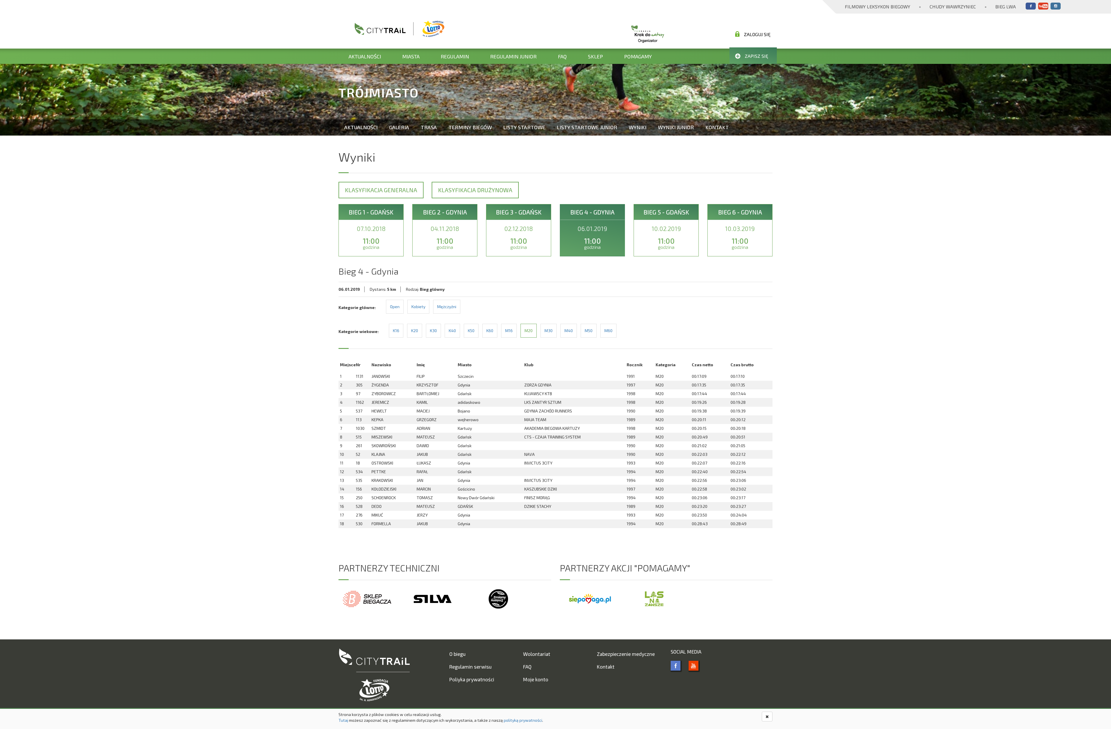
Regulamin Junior (513, 56)
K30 (433, 330)
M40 (568, 330)
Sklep (595, 56)
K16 (396, 330)
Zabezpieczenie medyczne (626, 654)
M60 (608, 330)
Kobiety (418, 306)
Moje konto (535, 679)
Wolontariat (536, 654)
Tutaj (343, 720)
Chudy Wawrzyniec (953, 6)
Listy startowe (524, 127)
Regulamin (455, 56)
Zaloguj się (757, 34)
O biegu (457, 654)
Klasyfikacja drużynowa (475, 189)
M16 (509, 330)
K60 (489, 330)
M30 (549, 330)
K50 (471, 330)
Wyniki (637, 127)
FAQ (562, 56)
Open (395, 306)
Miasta (411, 56)
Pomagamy (638, 56)
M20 (529, 330)
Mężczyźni (446, 306)
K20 (414, 330)
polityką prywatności (523, 720)
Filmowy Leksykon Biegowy (877, 6)
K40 (452, 330)
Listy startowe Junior (587, 127)
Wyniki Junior (676, 127)
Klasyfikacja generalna (381, 189)
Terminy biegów (470, 127)
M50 (589, 330)
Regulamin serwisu (470, 666)
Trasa (429, 127)
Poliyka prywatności (471, 679)
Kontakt (717, 127)
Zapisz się (756, 56)
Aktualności (365, 56)
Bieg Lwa (1005, 6)
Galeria (399, 127)
